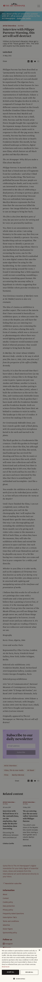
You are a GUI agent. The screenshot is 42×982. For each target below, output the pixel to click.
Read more (5, 967)
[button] (20, 978)
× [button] (39, 950)
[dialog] (21, 965)
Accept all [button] (10, 972)
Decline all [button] (29, 972)
